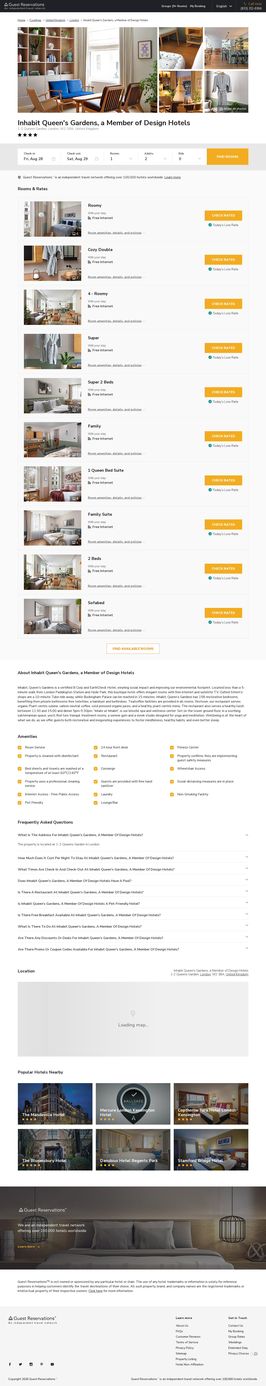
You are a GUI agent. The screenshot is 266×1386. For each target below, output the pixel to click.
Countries (35, 20)
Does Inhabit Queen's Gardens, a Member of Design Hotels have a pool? (74, 881)
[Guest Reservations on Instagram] (31, 1364)
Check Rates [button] (223, 215)
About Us (182, 1326)
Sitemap (181, 1353)
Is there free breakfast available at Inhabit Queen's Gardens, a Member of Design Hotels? (89, 915)
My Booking (197, 6)
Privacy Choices (238, 1353)
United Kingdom (55, 20)
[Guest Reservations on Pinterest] (42, 1364)
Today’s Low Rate (225, 225)
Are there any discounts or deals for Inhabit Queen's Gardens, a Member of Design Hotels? (90, 938)
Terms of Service (187, 1342)
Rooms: (115, 153)
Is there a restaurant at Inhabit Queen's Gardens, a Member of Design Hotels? (80, 892)
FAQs (179, 1331)
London (74, 20)
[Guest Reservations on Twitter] (21, 1364)
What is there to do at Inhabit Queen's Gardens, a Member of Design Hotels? (80, 926)
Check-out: (74, 153)
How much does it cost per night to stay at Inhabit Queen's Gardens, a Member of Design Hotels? (96, 858)
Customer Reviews (188, 1337)
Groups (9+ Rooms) (174, 6)
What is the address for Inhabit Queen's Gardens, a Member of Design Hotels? (80, 835)
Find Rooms (227, 156)
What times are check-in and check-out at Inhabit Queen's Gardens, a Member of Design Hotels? (96, 869)
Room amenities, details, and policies (115, 233)
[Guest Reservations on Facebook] (12, 1364)
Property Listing (186, 1359)
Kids (181, 153)
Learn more (172, 177)
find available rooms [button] (133, 648)
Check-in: (30, 153)
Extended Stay (238, 1348)
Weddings (235, 1342)
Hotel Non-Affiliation (189, 1364)
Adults (148, 153)
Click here (96, 1291)
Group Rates (236, 1337)
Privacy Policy (185, 1348)
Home (21, 20)
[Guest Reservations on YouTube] (50, 1364)
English (221, 6)
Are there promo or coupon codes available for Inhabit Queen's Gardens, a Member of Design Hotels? (98, 949)
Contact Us (235, 1326)
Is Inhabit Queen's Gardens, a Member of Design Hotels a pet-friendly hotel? (79, 903)
